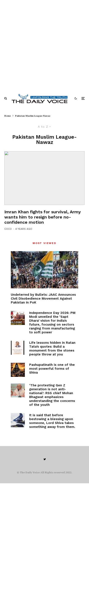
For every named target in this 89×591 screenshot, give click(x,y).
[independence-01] (18, 318)
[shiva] (18, 370)
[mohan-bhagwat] (18, 390)
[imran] (44, 178)
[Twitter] (44, 459)
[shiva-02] (18, 420)
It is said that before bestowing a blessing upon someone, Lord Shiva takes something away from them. (52, 421)
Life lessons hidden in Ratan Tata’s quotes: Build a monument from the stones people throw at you (52, 348)
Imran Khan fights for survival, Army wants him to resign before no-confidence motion (42, 217)
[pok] (44, 269)
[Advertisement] (44, 44)
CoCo (8, 228)
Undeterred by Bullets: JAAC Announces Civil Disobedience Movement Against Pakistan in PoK (43, 298)
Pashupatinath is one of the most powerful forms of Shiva (52, 368)
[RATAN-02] (18, 348)
